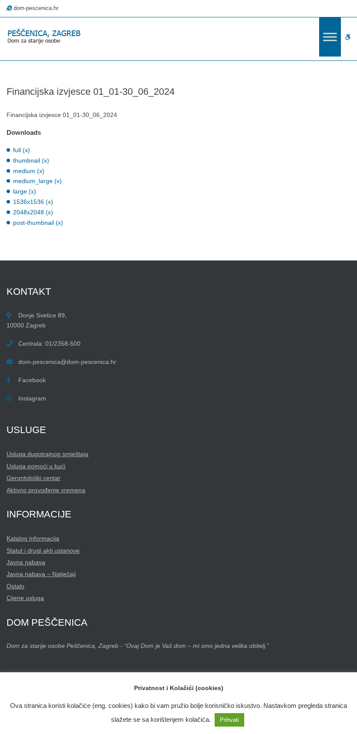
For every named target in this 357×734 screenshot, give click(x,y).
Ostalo (15, 586)
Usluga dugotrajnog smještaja (47, 453)
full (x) (21, 150)
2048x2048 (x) (33, 212)
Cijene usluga (25, 597)
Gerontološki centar (34, 477)
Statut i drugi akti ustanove (43, 550)
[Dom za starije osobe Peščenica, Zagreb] (46, 37)
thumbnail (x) (31, 160)
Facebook (32, 380)
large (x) (24, 191)
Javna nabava (26, 562)
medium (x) (28, 170)
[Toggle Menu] (330, 37)
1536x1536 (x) (33, 201)
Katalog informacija (33, 538)
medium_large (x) (37, 180)
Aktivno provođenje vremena (46, 490)
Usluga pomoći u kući (36, 466)
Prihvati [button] (229, 720)
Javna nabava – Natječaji (41, 574)
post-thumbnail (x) (38, 222)
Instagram (32, 398)
